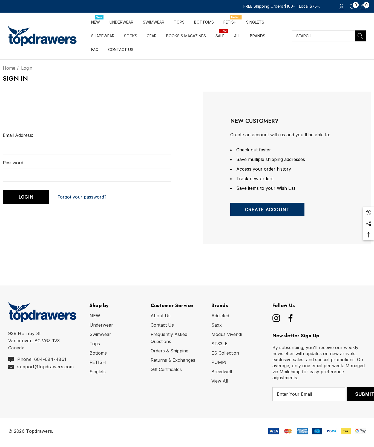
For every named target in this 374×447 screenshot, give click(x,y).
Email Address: (18, 135)
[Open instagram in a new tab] (275, 318)
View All (219, 381)
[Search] (360, 35)
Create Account (267, 209)
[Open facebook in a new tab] (289, 318)
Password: (13, 162)
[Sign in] (341, 6)
